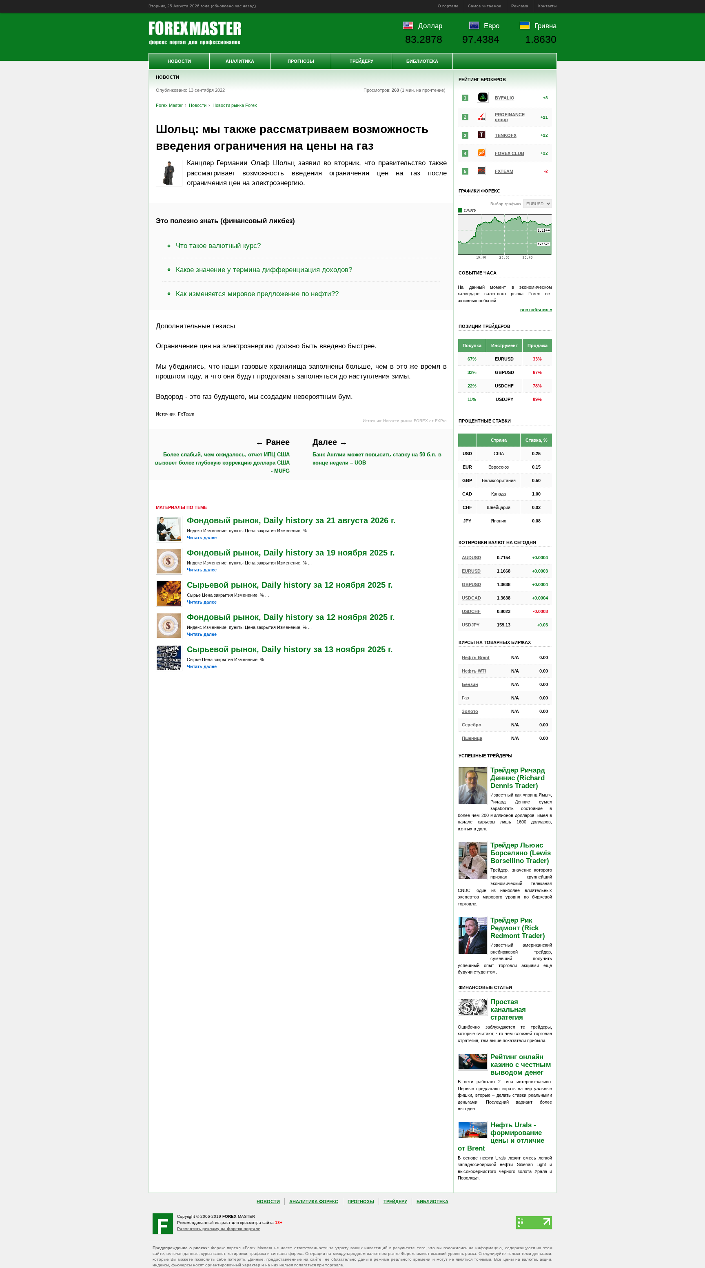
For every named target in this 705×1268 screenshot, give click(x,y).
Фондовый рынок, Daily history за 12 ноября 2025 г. (291, 617)
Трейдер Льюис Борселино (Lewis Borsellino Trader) (520, 852)
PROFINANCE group (510, 117)
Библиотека (422, 61)
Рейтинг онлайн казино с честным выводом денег (520, 1064)
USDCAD (471, 597)
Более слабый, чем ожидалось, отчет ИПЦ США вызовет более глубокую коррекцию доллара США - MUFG (222, 456)
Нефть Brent (476, 657)
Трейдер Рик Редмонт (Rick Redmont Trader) (517, 927)
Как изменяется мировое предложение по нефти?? (257, 293)
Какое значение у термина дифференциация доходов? (264, 269)
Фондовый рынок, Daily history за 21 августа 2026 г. (291, 520)
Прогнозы (301, 61)
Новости (179, 61)
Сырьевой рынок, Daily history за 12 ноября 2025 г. (290, 584)
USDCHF (471, 611)
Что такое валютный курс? (218, 245)
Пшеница (472, 738)
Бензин (470, 684)
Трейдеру (361, 61)
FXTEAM (504, 171)
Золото (470, 711)
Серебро (471, 724)
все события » (536, 309)
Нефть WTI (474, 670)
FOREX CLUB (509, 153)
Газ (465, 697)
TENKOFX (506, 135)
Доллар (430, 25)
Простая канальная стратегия (508, 1009)
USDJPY (470, 624)
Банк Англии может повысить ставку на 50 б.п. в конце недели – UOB (377, 451)
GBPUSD (471, 584)
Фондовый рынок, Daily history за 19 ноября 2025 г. (291, 552)
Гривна (545, 25)
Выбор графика (505, 203)
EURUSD (471, 571)
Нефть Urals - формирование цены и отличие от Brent (501, 1136)
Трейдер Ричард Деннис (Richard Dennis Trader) (517, 777)
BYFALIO (504, 97)
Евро (491, 25)
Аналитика (240, 61)
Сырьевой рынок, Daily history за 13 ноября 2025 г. (290, 649)
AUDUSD (471, 557)
